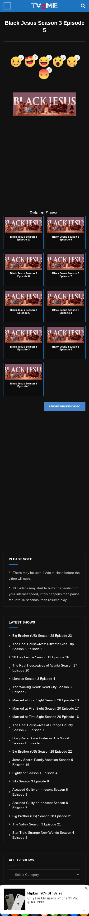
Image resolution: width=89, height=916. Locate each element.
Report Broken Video (64, 406)
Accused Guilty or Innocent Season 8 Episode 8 (40, 792)
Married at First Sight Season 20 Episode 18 (45, 700)
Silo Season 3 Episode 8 (30, 781)
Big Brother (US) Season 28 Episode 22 (42, 751)
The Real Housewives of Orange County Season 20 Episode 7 (42, 727)
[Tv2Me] (44, 5)
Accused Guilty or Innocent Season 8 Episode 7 (40, 805)
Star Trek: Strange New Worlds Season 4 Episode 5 (43, 835)
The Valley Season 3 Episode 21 (36, 824)
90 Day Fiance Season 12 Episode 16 (40, 657)
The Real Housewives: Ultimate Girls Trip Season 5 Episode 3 (43, 646)
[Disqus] (44, 486)
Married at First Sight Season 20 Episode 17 (45, 708)
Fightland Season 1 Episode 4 (34, 773)
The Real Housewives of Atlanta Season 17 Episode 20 (44, 667)
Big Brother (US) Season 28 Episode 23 (42, 635)
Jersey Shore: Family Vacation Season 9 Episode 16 (42, 762)
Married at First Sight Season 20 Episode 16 (45, 717)
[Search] (83, 6)
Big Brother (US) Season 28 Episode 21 (42, 816)
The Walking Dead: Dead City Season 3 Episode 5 (42, 689)
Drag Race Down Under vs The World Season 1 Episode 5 (40, 740)
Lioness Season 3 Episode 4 (33, 678)
